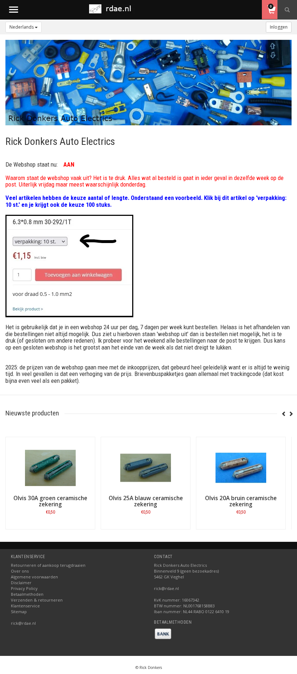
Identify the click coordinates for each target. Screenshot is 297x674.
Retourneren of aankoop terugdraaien (48, 565)
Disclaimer (21, 582)
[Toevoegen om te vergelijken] (57, 513)
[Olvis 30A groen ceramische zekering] (50, 468)
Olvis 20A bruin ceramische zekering (241, 501)
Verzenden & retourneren (37, 600)
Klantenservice (25, 605)
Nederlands (22, 27)
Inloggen (279, 27)
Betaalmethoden (27, 594)
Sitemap (19, 611)
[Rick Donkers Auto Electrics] (112, 9)
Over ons (20, 571)
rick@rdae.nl (23, 623)
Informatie (50, 529)
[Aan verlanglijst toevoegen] (43, 513)
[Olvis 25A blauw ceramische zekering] (145, 468)
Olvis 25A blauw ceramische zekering (146, 501)
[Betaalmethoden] (163, 633)
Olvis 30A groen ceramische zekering (50, 501)
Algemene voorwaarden (34, 576)
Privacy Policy (24, 588)
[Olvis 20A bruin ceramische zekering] (241, 468)
